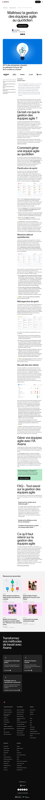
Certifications (6, 752)
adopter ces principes (22, 143)
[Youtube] (27, 790)
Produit (31, 718)
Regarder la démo (21, 80)
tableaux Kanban (36, 161)
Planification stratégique (21, 728)
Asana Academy (6, 750)
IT (30, 716)
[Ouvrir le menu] (42, 2)
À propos (18, 746)
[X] (18, 790)
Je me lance (38, 1)
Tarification (5, 717)
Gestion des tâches (20, 732)
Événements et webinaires (8, 759)
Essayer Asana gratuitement (23, 565)
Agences (31, 735)
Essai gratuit (19, 78)
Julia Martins (17, 30)
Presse (18, 759)
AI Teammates (22, 453)
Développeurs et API (7, 765)
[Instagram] (22, 790)
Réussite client (6, 763)
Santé (31, 722)
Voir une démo (27, 670)
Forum (5, 754)
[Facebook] (24, 790)
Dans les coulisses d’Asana (21, 754)
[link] (5, 8)
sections (31, 272)
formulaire (24, 208)
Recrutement (19, 752)
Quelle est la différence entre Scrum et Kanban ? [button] (27, 521)
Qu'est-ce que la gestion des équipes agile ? (9, 82)
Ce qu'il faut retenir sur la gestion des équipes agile (9, 93)
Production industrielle (33, 731)
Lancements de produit (20, 724)
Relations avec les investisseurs (22, 761)
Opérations (32, 714)
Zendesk (20, 416)
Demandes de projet (20, 730)
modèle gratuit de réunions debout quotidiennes (30, 247)
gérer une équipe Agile (35, 160)
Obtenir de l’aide (6, 748)
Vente (31, 720)
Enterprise (5, 724)
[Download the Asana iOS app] (18, 797)
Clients (18, 750)
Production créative (20, 714)
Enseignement (32, 729)
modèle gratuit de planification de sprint (31, 199)
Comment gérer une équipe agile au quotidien (9, 84)
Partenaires (5, 767)
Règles (27, 217)
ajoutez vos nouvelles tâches (31, 209)
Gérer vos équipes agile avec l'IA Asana (8, 87)
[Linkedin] (20, 790)
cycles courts (39, 131)
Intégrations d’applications (8, 726)
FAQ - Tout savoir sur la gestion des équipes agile (9, 90)
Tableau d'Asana (35, 180)
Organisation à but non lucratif (35, 733)
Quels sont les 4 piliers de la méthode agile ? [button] (27, 503)
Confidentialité (19, 765)
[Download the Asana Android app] (26, 797)
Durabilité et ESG (19, 769)
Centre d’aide (6, 746)
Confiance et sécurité (20, 763)
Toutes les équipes (33, 737)
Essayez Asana (23, 25)
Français (23, 785)
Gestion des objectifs (20, 716)
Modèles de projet (7, 761)
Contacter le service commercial (11, 690)
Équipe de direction (20, 748)
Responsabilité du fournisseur (21, 767)
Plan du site (5, 769)
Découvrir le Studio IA (24, 478)
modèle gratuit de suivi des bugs (34, 231)
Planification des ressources (21, 726)
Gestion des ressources (7, 734)
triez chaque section (27, 358)
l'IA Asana (25, 460)
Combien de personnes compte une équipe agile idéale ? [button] (28, 526)
